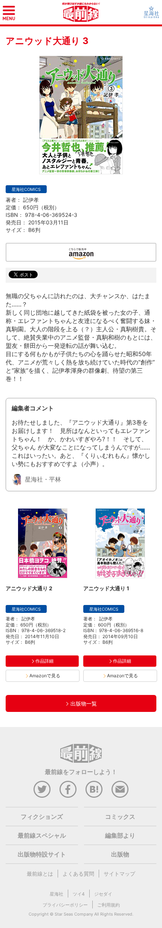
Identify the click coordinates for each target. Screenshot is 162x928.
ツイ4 (79, 894)
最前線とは (40, 873)
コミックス (120, 816)
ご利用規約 (108, 905)
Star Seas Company (74, 914)
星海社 (56, 894)
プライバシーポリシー (65, 905)
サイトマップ (119, 873)
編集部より (120, 835)
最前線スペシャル (42, 835)
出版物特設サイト (42, 854)
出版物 (120, 854)
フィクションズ (42, 816)
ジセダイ (103, 894)
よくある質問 (78, 873)
